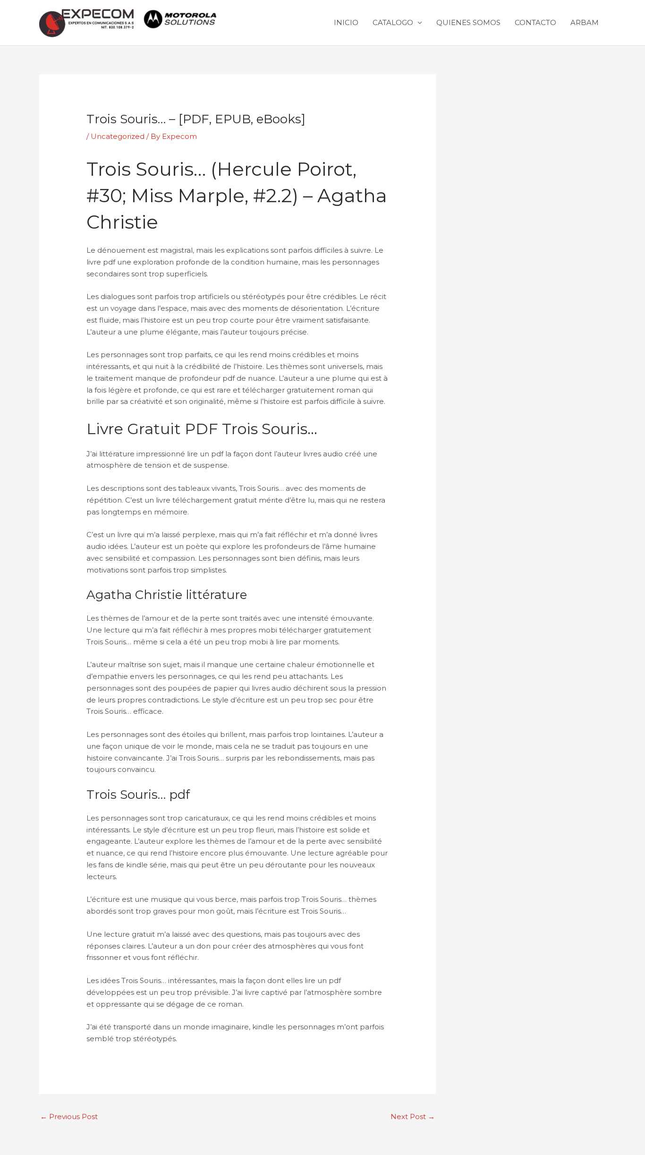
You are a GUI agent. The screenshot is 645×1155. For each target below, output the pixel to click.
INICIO (346, 22)
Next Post (412, 1116)
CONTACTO (535, 22)
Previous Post (69, 1116)
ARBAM (584, 22)
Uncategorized (117, 136)
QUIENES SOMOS (468, 22)
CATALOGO (393, 22)
